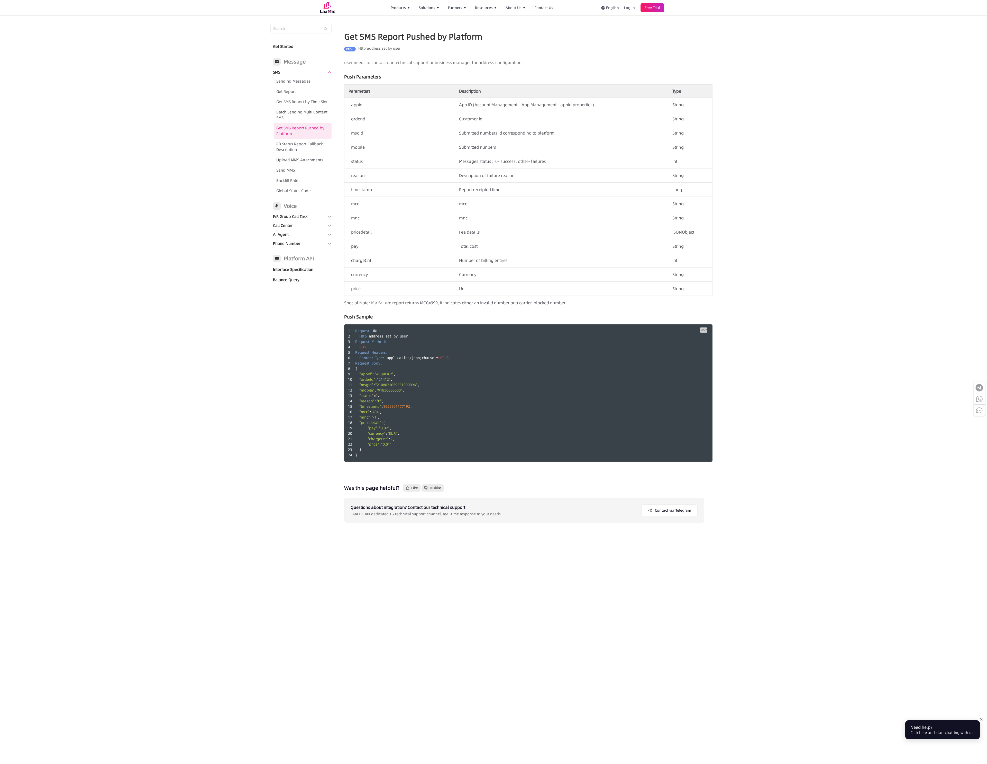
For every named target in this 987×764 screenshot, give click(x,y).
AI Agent (281, 234)
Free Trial (652, 7)
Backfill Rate (287, 180)
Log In (629, 7)
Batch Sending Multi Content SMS (301, 114)
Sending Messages (293, 81)
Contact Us (543, 7)
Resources (484, 7)
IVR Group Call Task (290, 216)
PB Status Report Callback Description (299, 146)
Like (414, 488)
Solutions (427, 7)
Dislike (435, 488)
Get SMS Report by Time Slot (301, 101)
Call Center (283, 225)
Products (398, 7)
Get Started (283, 46)
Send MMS (285, 170)
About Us (514, 7)
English (612, 7)
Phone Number (287, 243)
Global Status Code (293, 190)
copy (703, 329)
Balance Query (286, 279)
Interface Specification (293, 269)
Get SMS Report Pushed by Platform (300, 130)
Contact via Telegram (673, 510)
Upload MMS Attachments (299, 160)
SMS (276, 72)
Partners (455, 7)
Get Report (286, 91)
